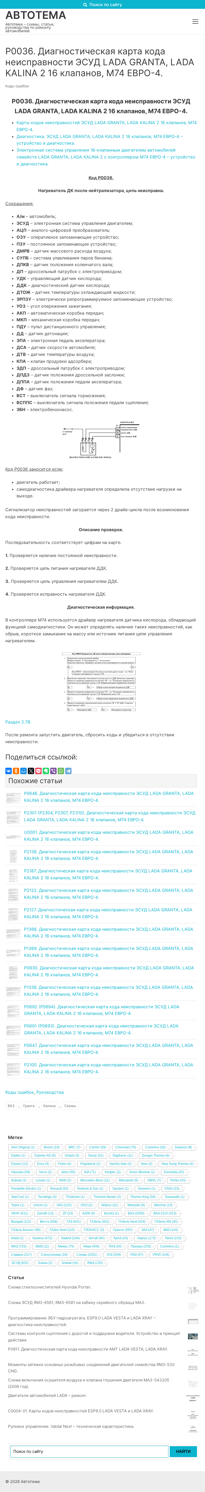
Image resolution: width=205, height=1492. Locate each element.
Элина (45, 1263)
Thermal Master (107, 1197)
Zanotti (45, 1213)
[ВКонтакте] (8, 771)
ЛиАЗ (173, 1238)
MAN (65, 1180)
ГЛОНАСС (94, 1230)
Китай (97, 1238)
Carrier (97, 1147)
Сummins (169, 1246)
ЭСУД (20, 1263)
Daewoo (183, 1147)
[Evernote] (46, 771)
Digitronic (123, 1155)
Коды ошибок (17, 86)
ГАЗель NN (166, 1221)
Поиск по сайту (105, 4)
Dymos (19, 1164)
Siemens (146, 1188)
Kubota (18, 1180)
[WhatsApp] (61, 771)
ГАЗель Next (132, 1221)
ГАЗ (74, 1221)
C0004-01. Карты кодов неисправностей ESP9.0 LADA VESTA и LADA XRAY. (81, 1410)
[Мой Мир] (23, 771)
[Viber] (53, 771)
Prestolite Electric (26, 1188)
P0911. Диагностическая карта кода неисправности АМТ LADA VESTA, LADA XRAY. (88, 1349)
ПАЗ (115, 1246)
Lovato (43, 1180)
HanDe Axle (120, 1164)
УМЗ (136, 1255)
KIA (90, 1172)
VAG (64, 1205)
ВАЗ (11, 1106)
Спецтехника (54, 1255)
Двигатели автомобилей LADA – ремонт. (47, 1395)
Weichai (163, 1205)
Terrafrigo (47, 1197)
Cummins (155, 1147)
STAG (171, 1188)
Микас (66, 1246)
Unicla (40, 1205)
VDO (86, 1205)
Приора (141, 1246)
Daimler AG (45, 1155)
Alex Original (23, 1147)
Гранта (28, 1106)
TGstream (75, 1197)
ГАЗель (99, 1221)
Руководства (50, 1092)
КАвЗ (17, 1238)
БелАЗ (111, 1213)
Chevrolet (125, 1147)
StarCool (20, 1197)
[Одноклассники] (16, 771)
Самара (21, 1255)
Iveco (45, 1172)
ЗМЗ (170, 1230)
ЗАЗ (147, 1230)
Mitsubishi (128, 1180)
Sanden (120, 1188)
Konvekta (174, 1172)
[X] (31, 771)
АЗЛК (88, 1213)
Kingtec (113, 1172)
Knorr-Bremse (142, 1172)
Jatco (68, 1172)
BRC (74, 1147)
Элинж (69, 1263)
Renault (59, 1188)
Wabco (109, 1205)
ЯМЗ (95, 1263)
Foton (64, 1164)
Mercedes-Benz (95, 1180)
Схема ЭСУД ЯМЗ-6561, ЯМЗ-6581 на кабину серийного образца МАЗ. (76, 1302)
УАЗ (114, 1255)
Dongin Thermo (155, 1155)
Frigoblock (90, 1164)
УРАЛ (160, 1255)
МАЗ (18, 1246)
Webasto (136, 1205)
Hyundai (20, 1172)
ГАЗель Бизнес (26, 1230)
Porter (178, 1180)
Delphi (72, 1155)
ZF (68, 1213)
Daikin (18, 1155)
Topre (17, 1205)
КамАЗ (70, 1238)
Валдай (21, 1221)
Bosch (52, 1147)
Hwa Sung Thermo (177, 1164)
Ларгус (146, 1238)
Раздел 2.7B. (18, 722)
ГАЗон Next (62, 1230)
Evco (43, 1164)
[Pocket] (38, 771)
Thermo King (143, 1197)
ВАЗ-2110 (164, 1213)
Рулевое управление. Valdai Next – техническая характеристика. (71, 1426)
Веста (49, 1221)
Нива (91, 1246)
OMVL (154, 1180)
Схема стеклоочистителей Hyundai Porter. (49, 1287)
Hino (146, 1164)
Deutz (96, 1155)
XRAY (19, 1213)
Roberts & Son (90, 1188)
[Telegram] (68, 771)
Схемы (70, 1106)
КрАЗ (121, 1238)
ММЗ (42, 1246)
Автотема (35, 15)
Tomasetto (174, 1197)
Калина (49, 1106)
